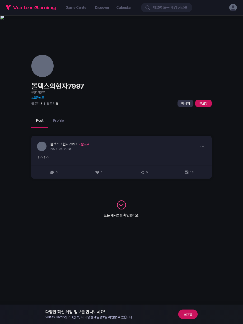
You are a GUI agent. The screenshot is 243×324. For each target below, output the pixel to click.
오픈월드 (38, 97)
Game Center (76, 7)
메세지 (185, 103)
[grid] (121, 157)
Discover (102, 7)
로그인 (188, 314)
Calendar (123, 7)
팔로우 (203, 103)
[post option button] (202, 146)
